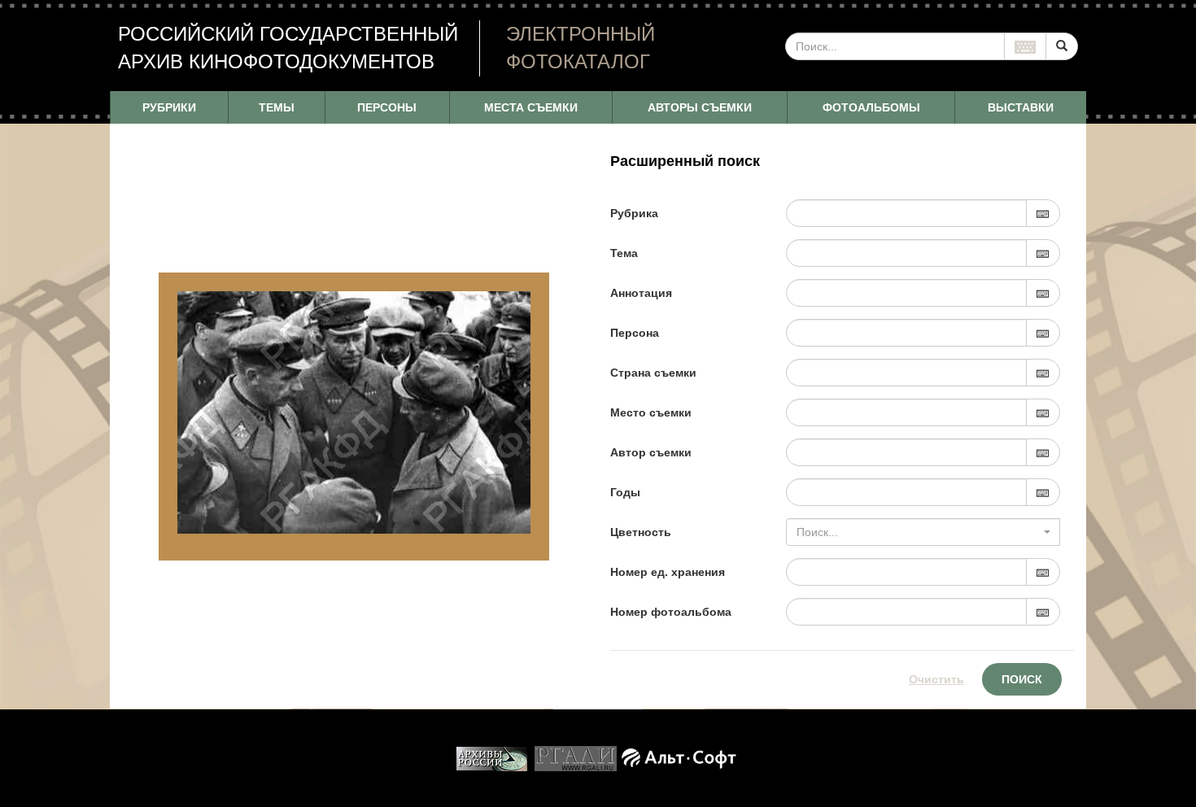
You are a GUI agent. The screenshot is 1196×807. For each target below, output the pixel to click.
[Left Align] (1061, 46)
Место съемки (651, 412)
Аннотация (641, 292)
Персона (634, 332)
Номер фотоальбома (670, 611)
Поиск (1022, 679)
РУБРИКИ (169, 107)
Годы (625, 492)
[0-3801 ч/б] (353, 412)
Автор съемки (651, 452)
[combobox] (923, 532)
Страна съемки (653, 372)
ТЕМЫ (277, 107)
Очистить (936, 679)
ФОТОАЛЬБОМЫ (871, 107)
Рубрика (634, 213)
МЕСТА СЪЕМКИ (531, 107)
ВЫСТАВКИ (1021, 107)
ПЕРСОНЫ (387, 107)
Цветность (640, 532)
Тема (624, 253)
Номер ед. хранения (667, 571)
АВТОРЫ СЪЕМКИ (700, 107)
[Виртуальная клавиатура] (1025, 46)
